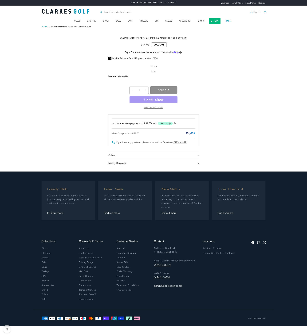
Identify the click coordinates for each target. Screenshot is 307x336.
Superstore (85, 285)
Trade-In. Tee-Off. (88, 294)
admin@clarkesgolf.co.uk (168, 285)
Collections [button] (48, 241)
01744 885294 (162, 264)
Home (44, 26)
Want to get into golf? (90, 257)
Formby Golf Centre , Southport (219, 253)
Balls (118, 21)
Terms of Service (87, 289)
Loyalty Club (237, 3)
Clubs (77, 21)
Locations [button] (209, 241)
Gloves (168, 21)
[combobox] (150, 12)
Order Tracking (124, 271)
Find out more (55, 212)
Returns (261, 3)
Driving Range (86, 262)
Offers (215, 21)
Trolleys (143, 21)
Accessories (185, 21)
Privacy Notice (124, 289)
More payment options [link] (153, 107)
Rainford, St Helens (213, 248)
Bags (130, 21)
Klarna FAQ (122, 262)
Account (121, 248)
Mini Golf (83, 271)
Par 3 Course (86, 276)
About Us (84, 248)
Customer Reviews (126, 253)
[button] (264, 12)
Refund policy (86, 299)
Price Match (250, 3)
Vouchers (225, 3)
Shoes (106, 21)
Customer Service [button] (127, 241)
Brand (201, 21)
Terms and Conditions (128, 285)
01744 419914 (180, 142)
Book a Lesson (86, 253)
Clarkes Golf (260, 318)
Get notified (118, 76)
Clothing (91, 21)
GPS (156, 21)
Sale (228, 21)
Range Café (85, 280)
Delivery (121, 257)
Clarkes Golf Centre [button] (91, 241)
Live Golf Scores (87, 266)
